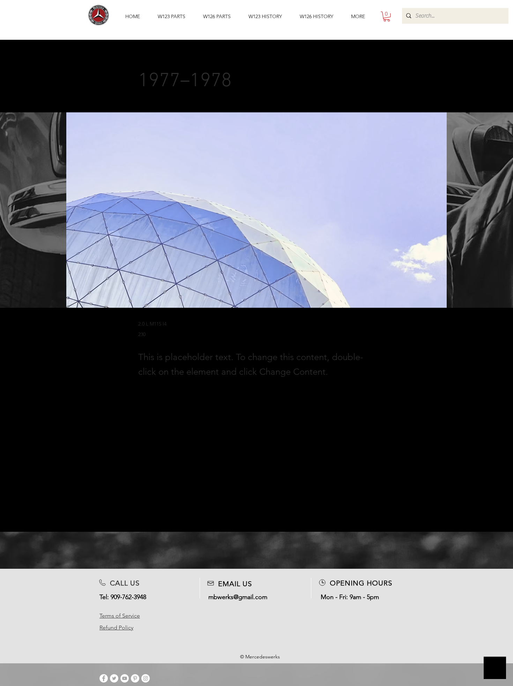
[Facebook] (103, 678)
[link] (387, 17)
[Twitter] (114, 678)
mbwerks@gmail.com (237, 597)
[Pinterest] (135, 678)
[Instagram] (145, 678)
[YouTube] (124, 678)
